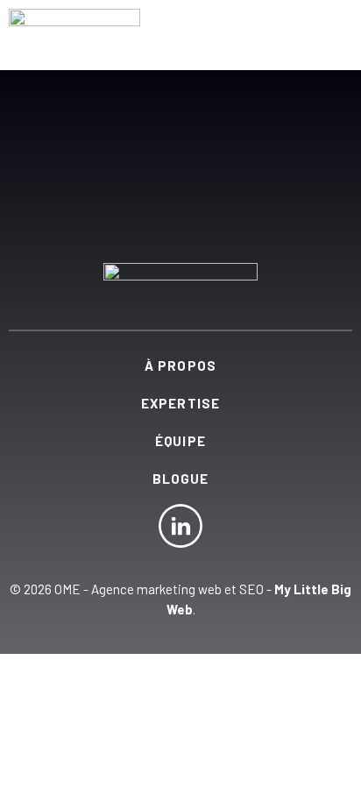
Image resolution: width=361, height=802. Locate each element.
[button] (333, 26)
